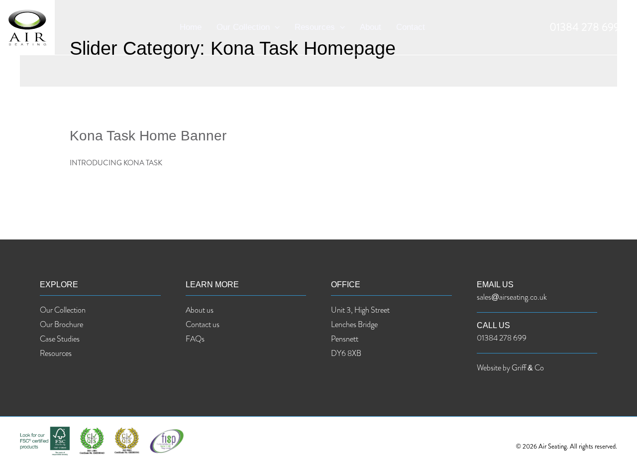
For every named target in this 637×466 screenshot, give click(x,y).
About (370, 27)
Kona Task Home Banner (148, 135)
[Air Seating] (27, 26)
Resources (315, 27)
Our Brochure (61, 324)
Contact (410, 27)
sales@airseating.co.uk (512, 297)
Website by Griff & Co (510, 367)
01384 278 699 (584, 27)
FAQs (195, 339)
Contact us (202, 324)
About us (199, 310)
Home (191, 27)
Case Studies (60, 339)
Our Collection (243, 27)
